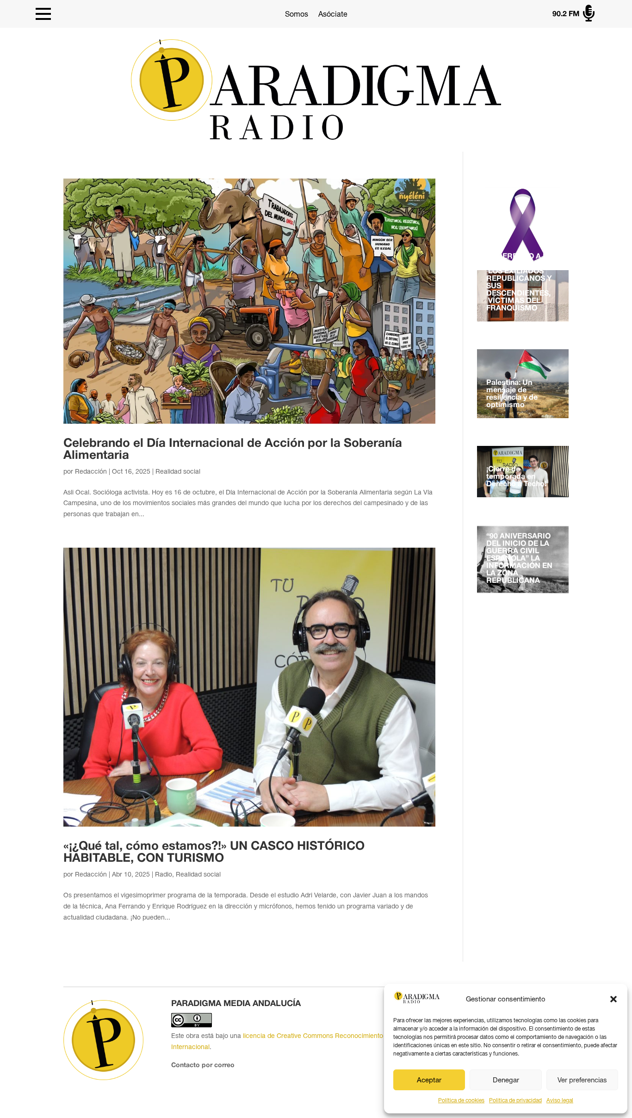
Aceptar (429, 1080)
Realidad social (177, 471)
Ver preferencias (582, 1080)
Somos (296, 14)
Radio (163, 874)
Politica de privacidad (515, 1100)
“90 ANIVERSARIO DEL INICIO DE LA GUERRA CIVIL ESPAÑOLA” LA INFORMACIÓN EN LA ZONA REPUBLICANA (519, 558)
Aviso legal (559, 1100)
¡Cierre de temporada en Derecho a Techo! (516, 477)
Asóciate (332, 14)
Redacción (91, 471)
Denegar (506, 1080)
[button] (613, 999)
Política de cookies (461, 1100)
